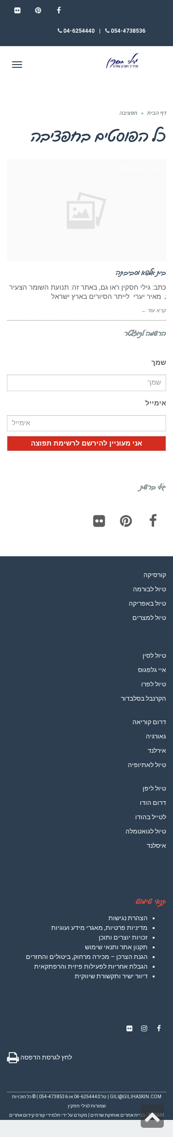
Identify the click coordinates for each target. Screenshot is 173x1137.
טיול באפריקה (147, 603)
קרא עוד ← (153, 311)
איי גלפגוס (152, 669)
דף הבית (156, 113)
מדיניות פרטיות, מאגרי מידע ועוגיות (99, 927)
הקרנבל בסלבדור (143, 698)
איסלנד (156, 845)
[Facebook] (153, 521)
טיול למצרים (149, 617)
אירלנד (157, 750)
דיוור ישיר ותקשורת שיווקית (111, 976)
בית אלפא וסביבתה (141, 272)
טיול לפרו (153, 684)
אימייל (155, 403)
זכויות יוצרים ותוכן (123, 937)
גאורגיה (156, 736)
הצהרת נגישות (128, 918)
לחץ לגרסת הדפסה (45, 1057)
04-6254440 (78, 31)
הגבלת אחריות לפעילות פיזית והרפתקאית (91, 966)
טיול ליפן (154, 788)
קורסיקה (154, 574)
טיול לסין (154, 655)
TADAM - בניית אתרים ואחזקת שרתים (127, 1115)
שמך (158, 362)
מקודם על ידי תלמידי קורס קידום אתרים (48, 1115)
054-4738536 (127, 31)
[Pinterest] (126, 521)
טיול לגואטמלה (145, 831)
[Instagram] (144, 1029)
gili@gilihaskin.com (135, 1096)
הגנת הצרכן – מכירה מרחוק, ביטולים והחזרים (87, 956)
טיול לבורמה (149, 589)
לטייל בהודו (150, 817)
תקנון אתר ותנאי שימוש (116, 947)
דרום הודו (153, 802)
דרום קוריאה (149, 722)
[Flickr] (99, 521)
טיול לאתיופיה (147, 764)
